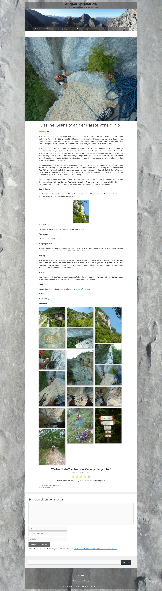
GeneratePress (94, 586)
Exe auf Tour (116, 29)
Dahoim (37, 29)
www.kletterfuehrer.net (81, 289)
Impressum (81, 575)
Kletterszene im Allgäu (82, 29)
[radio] (73, 477)
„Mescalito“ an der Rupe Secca (50, 485)
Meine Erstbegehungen (61, 29)
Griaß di (46, 29)
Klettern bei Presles (47, 487)
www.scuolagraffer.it (46, 299)
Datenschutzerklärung (81, 581)
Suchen (126, 562)
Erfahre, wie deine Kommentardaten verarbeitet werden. (95, 549)
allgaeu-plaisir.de (81, 4)
